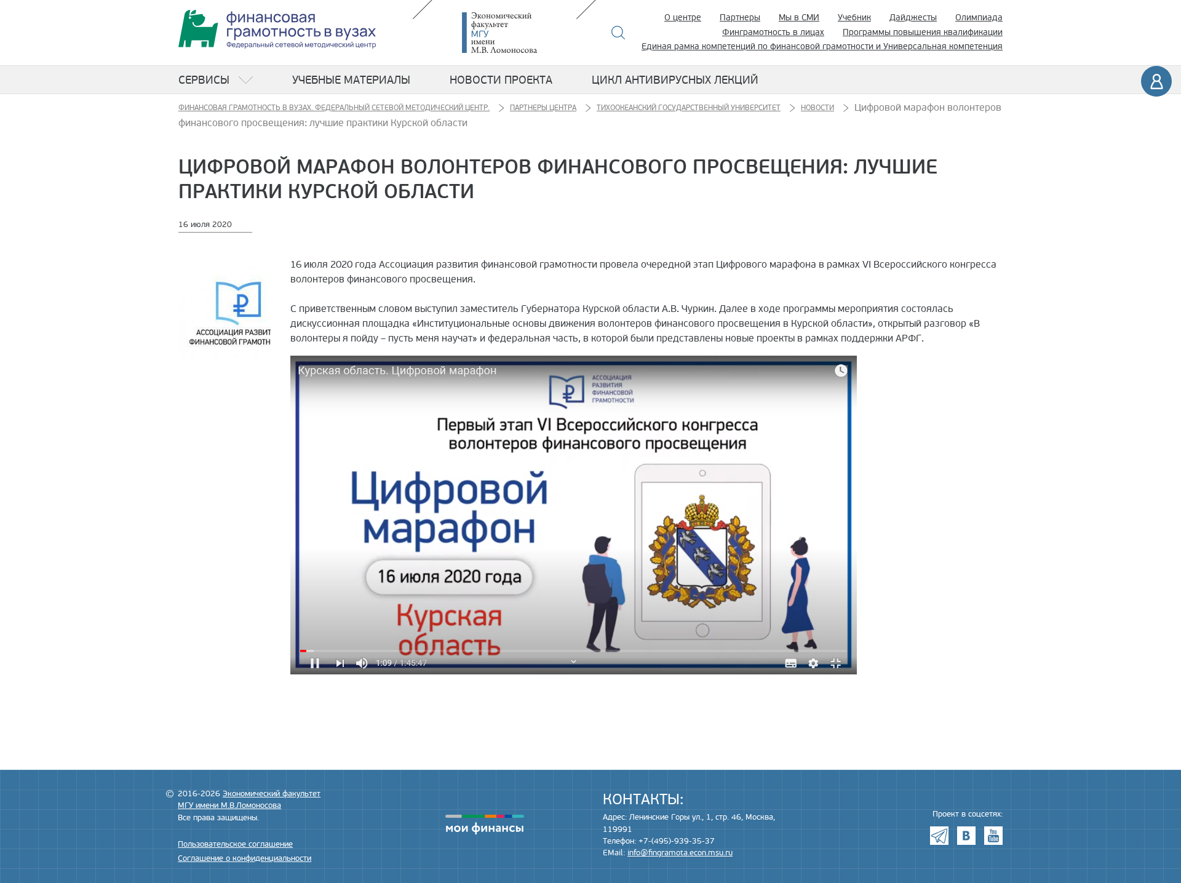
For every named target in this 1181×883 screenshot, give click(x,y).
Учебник (854, 17)
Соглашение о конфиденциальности (244, 858)
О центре (682, 17)
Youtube (993, 835)
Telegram (939, 835)
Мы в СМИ (799, 17)
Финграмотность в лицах (773, 32)
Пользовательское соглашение (235, 844)
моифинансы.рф (484, 824)
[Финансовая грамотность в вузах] (277, 29)
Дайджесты (913, 17)
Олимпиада (979, 17)
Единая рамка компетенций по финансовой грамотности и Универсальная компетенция (822, 46)
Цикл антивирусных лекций (675, 80)
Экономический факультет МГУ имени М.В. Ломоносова (518, 32)
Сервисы (203, 80)
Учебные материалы (351, 80)
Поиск (618, 32)
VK (966, 835)
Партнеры (740, 17)
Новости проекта (501, 80)
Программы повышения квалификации (923, 32)
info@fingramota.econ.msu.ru (680, 853)
